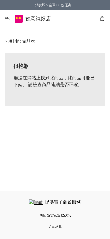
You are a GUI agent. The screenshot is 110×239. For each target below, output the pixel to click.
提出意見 (55, 227)
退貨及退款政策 (59, 215)
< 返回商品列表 (20, 40)
